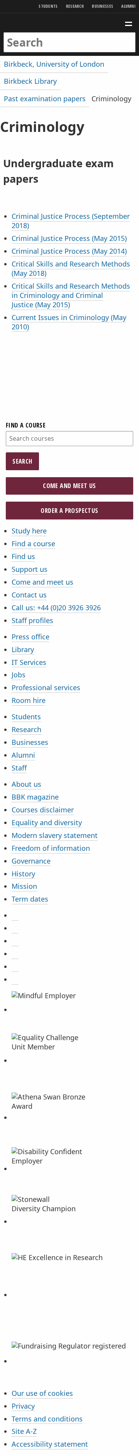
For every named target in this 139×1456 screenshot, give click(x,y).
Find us (23, 556)
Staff (19, 767)
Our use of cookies (42, 1393)
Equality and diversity (47, 822)
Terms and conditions (47, 1418)
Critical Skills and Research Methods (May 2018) (71, 268)
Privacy (23, 1406)
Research (75, 6)
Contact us (29, 594)
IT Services (29, 662)
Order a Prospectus (69, 510)
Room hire (29, 700)
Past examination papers (45, 98)
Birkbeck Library (30, 81)
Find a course (26, 425)
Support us (29, 569)
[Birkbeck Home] (69, 22)
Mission (24, 886)
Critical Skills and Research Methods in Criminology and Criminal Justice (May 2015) (71, 295)
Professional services (46, 687)
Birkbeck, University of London (54, 64)
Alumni (128, 6)
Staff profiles (32, 620)
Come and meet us (69, 485)
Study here (29, 530)
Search (22, 461)
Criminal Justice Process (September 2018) (71, 220)
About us (26, 784)
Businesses (102, 6)
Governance (31, 861)
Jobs (18, 674)
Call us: (56, 607)
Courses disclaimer (43, 809)
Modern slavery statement (55, 835)
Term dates (30, 899)
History (23, 873)
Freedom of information (51, 848)
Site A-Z (24, 1431)
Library (23, 649)
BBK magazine (35, 797)
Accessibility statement (50, 1444)
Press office (30, 636)
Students (48, 6)
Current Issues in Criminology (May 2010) (69, 322)
